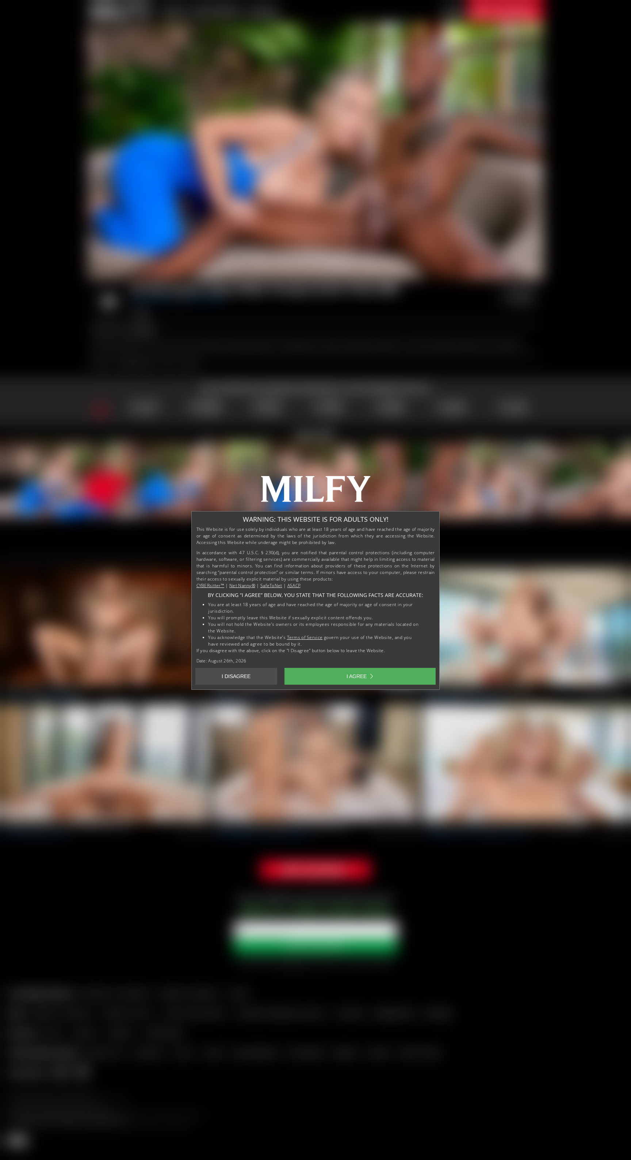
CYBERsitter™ (210, 585)
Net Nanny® (242, 585)
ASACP (294, 585)
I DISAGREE (236, 676)
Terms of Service (305, 637)
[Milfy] (315, 491)
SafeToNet (271, 585)
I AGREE (357, 676)
